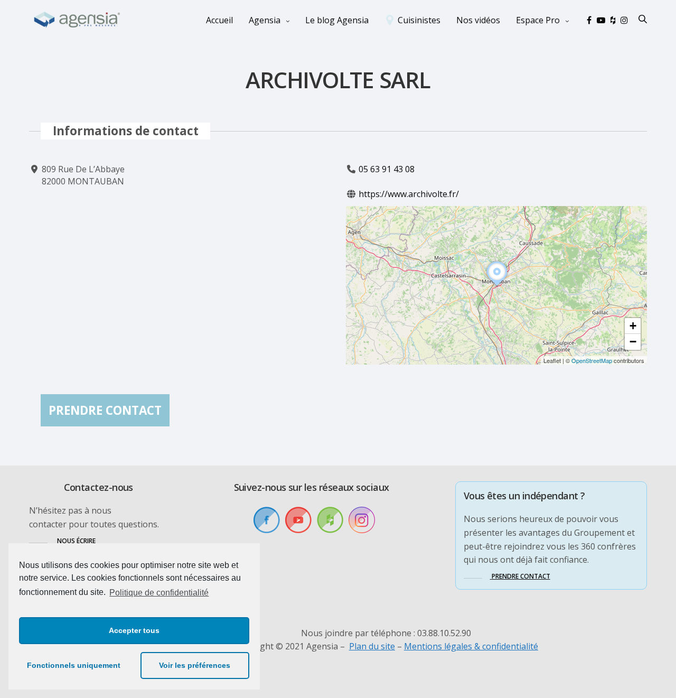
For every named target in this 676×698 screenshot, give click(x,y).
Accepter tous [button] (134, 630)
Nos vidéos (478, 20)
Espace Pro (538, 20)
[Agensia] (77, 20)
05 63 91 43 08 (387, 169)
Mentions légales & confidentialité (471, 646)
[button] (496, 285)
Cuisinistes (419, 20)
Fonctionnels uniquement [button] (73, 665)
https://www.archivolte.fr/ (409, 194)
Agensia (264, 20)
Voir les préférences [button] (194, 665)
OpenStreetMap (591, 360)
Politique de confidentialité (159, 592)
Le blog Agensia (337, 20)
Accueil (219, 20)
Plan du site (372, 646)
